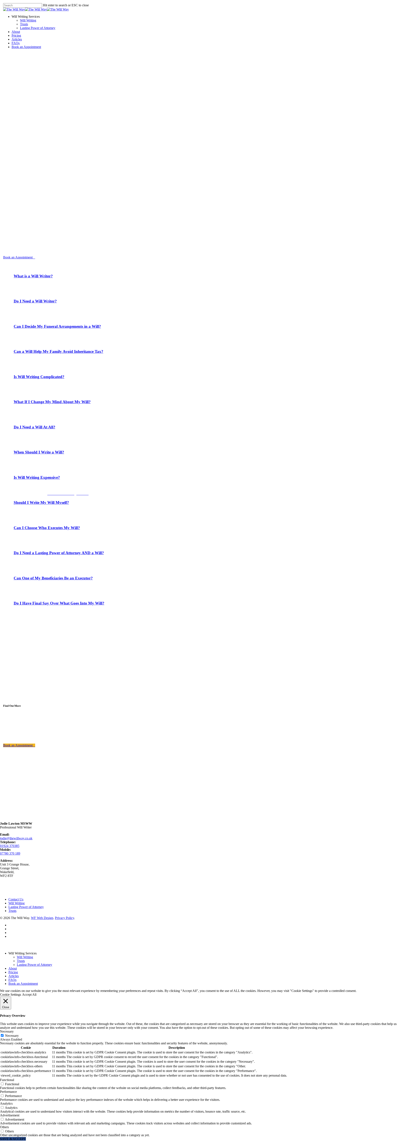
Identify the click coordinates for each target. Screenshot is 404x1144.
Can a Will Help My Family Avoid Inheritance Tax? (58, 351)
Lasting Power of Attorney (263, 569)
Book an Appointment (23, 983)
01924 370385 (9, 846)
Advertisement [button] (9, 1115)
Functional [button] (7, 1080)
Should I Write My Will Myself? (41, 502)
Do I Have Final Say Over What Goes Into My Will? (59, 603)
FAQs (12, 980)
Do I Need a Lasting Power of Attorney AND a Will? (59, 553)
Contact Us (15, 899)
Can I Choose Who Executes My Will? (47, 528)
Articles (13, 976)
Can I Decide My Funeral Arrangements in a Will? (57, 326)
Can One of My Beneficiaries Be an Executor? (53, 578)
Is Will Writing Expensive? (37, 477)
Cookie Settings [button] (10, 994)
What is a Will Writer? (33, 276)
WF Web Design (42, 918)
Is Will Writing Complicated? (39, 377)
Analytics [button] (6, 1103)
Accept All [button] (29, 994)
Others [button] (4, 1127)
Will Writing (16, 903)
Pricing (13, 972)
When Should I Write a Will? (39, 452)
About (12, 968)
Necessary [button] (7, 1031)
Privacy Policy (64, 918)
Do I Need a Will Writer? (35, 301)
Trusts (12, 911)
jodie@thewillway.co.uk (16, 838)
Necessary (12, 1035)
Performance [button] (8, 1091)
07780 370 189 (10, 853)
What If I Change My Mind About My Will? (52, 402)
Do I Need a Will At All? (34, 427)
